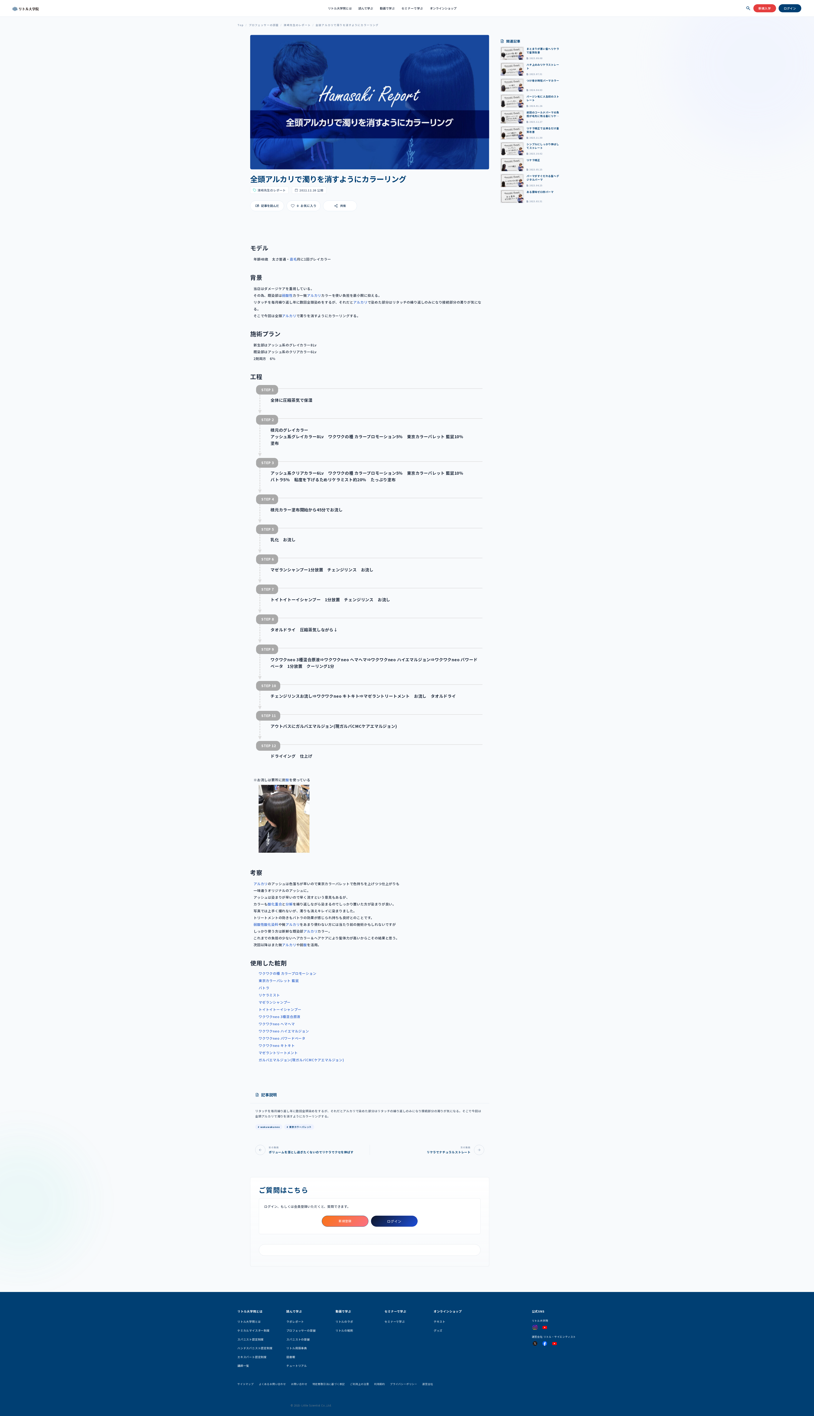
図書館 (290, 1357)
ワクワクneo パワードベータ (282, 1038)
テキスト (439, 1322)
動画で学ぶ (387, 8)
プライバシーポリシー (403, 1384)
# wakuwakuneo (269, 1127)
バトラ (264, 987)
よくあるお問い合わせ (272, 1384)
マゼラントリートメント (278, 1052)
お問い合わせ (299, 1384)
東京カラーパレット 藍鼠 (279, 980)
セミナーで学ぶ (412, 8)
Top (240, 25)
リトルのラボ (344, 1322)
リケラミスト (269, 994)
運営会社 (427, 1384)
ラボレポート (295, 1322)
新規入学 (764, 8)
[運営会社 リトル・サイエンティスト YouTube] (554, 1343)
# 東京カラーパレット (299, 1127)
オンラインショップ (443, 8)
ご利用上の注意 (359, 1384)
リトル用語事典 (296, 1348)
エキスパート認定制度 (252, 1357)
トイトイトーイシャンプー (280, 1009)
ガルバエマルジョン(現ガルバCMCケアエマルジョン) (301, 1059)
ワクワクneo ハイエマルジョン (284, 1031)
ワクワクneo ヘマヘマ (277, 1023)
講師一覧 (243, 1366)
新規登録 (345, 1221)
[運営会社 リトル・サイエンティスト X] (535, 1343)
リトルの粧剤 (344, 1330)
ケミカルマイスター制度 (253, 1330)
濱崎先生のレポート (297, 25)
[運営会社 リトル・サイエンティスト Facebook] (545, 1343)
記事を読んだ (270, 206)
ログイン (790, 8)
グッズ (438, 1330)
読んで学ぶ (365, 8)
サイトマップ (245, 1384)
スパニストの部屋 (298, 1339)
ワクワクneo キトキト (277, 1045)
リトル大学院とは (340, 8)
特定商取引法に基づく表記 (328, 1384)
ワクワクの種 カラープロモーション (287, 973)
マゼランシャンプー (275, 1002)
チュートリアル (296, 1366)
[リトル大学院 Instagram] (535, 1327)
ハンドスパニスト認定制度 (255, 1348)
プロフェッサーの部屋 (264, 25)
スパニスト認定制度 (250, 1339)
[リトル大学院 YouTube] (545, 1327)
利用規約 (379, 1384)
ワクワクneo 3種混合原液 (279, 1016)
